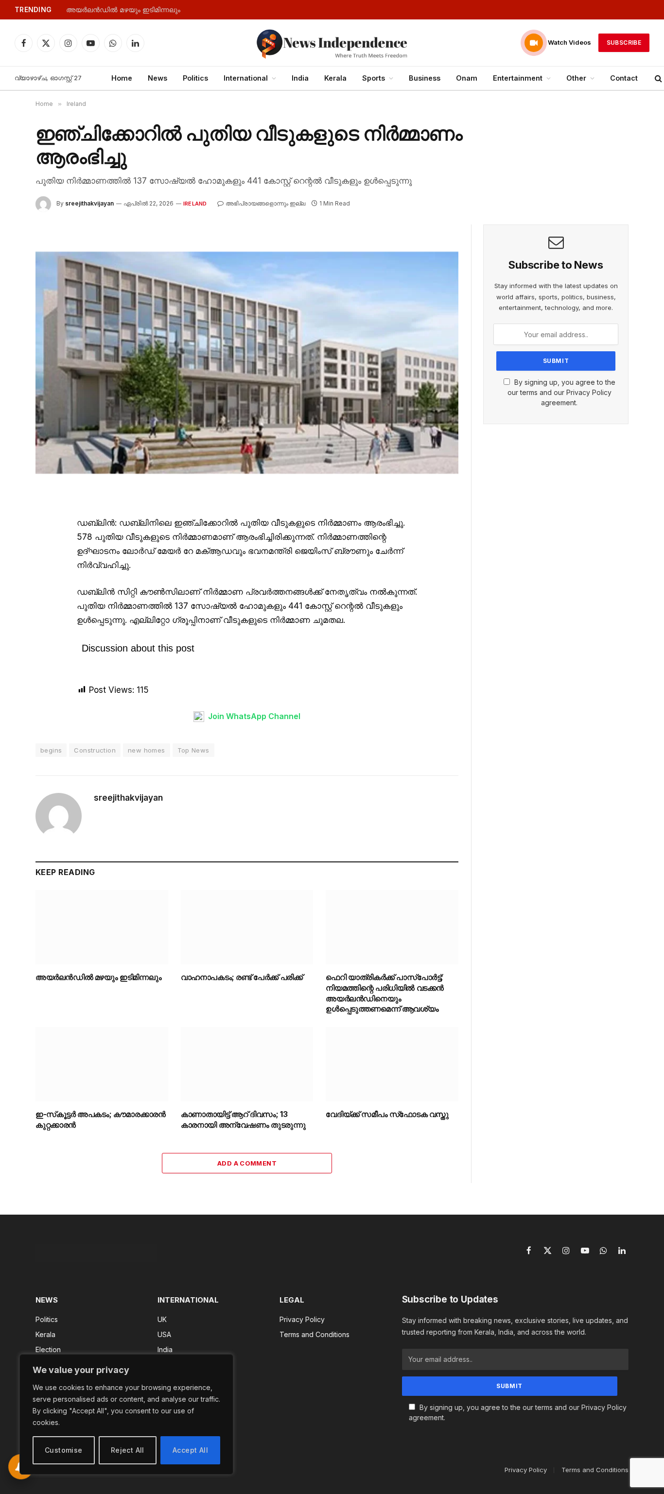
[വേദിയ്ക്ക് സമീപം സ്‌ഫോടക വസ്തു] (392, 1064)
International (246, 78)
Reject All (127, 1450)
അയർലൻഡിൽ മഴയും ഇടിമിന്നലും (123, 10)
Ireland (195, 203)
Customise (64, 1450)
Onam (466, 78)
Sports (373, 78)
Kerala (335, 78)
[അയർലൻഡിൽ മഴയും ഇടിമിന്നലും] (101, 927)
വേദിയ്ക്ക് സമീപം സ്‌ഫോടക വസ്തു (387, 1114)
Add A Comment (247, 1163)
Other (576, 78)
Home (121, 78)
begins (51, 750)
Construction (95, 750)
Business (424, 78)
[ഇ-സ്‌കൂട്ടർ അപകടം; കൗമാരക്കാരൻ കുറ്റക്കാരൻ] (101, 1064)
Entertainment (517, 78)
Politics (195, 78)
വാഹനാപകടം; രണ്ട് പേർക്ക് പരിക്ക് (242, 977)
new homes (146, 750)
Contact (624, 78)
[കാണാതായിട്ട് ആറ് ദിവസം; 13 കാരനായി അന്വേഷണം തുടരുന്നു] (247, 1064)
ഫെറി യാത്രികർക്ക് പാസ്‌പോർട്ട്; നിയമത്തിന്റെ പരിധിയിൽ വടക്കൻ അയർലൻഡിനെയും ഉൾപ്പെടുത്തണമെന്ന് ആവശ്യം (385, 992)
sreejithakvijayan (89, 203)
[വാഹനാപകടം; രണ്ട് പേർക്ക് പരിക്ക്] (247, 927)
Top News (193, 750)
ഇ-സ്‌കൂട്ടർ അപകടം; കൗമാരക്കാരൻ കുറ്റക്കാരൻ (100, 1119)
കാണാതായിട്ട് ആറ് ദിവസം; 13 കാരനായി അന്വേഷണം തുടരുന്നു (243, 1119)
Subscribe (624, 42)
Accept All (190, 1450)
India (300, 78)
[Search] (658, 78)
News (157, 78)
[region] (126, 1414)
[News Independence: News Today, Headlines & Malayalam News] (332, 42)
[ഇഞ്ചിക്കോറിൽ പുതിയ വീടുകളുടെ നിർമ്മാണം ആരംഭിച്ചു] (246, 362)
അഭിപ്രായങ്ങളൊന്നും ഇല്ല (265, 203)
